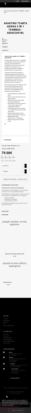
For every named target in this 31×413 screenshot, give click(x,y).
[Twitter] (17, 304)
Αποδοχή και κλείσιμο (17, 410)
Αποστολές (5, 211)
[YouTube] (20, 304)
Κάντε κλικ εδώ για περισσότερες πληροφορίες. (10, 406)
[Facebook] (10, 304)
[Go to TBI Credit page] (11, 146)
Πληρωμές (5, 214)
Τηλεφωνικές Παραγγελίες (10, 185)
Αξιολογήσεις (7, 139)
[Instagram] (14, 304)
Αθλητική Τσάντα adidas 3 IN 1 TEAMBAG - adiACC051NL (8, 282)
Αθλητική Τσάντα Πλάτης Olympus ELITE (14, 253)
